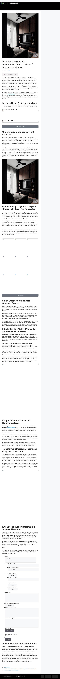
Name (6, 556)
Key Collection (12, 583)
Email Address (12, 563)
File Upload (8, 628)
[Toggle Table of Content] (15, 74)
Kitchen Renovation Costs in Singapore (11, 670)
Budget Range (12, 587)
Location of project (13, 577)
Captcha (7, 635)
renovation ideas (10, 427)
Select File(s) (10, 630)
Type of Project (12, 573)
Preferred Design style (10, 607)
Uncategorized (6, 667)
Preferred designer (9, 618)
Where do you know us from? (12, 603)
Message (7, 592)
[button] (30, 3)
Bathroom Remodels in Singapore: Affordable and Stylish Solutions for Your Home (20, 668)
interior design (11, 94)
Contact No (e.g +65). (13, 567)
